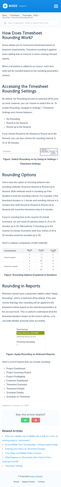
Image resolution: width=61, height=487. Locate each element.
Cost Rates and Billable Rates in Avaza (23, 453)
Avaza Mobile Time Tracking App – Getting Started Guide (31, 444)
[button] (25, 420)
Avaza (16, 481)
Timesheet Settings (14, 466)
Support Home (28, 481)
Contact (41, 481)
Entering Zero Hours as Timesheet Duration (25, 449)
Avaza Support (35, 476)
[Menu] (56, 6)
